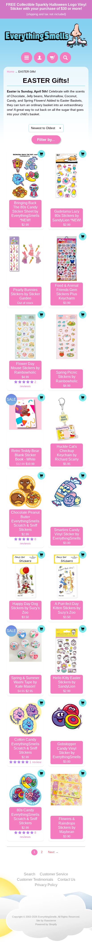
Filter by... (46, 140)
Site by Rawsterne (46, 920)
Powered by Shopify (46, 924)
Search (29, 874)
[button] (24, 382)
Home (10, 71)
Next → (53, 852)
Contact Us (66, 879)
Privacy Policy (46, 885)
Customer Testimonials (35, 879)
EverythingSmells (47, 916)
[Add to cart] (41, 154)
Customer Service (54, 874)
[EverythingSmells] (46, 36)
